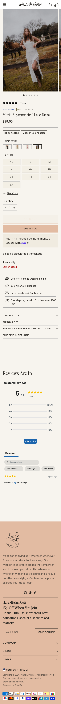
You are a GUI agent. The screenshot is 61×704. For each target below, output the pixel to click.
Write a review (30, 441)
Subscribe (46, 632)
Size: (8, 155)
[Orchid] (27, 146)
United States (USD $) (17, 669)
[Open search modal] (50, 4)
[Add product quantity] (14, 208)
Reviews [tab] (11, 453)
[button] (30, 405)
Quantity (8, 201)
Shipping (8, 254)
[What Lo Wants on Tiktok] (35, 593)
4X (49, 177)
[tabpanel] (30, 481)
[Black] (7, 146)
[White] (37, 146)
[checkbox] (48, 468)
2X (11, 177)
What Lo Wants (28, 674)
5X (11, 185)
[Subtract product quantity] (5, 208)
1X (49, 169)
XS (11, 162)
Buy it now (30, 228)
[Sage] (17, 146)
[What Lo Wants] (30, 4)
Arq (21, 681)
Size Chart (12, 193)
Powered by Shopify (12, 685)
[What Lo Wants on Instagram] (26, 593)
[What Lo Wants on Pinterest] (30, 593)
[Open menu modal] (4, 4)
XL (30, 169)
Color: (10, 141)
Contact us (36, 293)
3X (30, 177)
